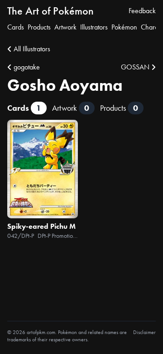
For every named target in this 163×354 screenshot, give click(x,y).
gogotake (27, 67)
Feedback (142, 10)
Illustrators (94, 27)
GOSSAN (135, 67)
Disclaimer (144, 332)
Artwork (65, 27)
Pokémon (124, 27)
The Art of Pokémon (50, 11)
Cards (15, 27)
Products (39, 27)
